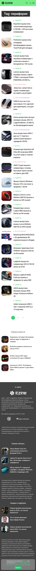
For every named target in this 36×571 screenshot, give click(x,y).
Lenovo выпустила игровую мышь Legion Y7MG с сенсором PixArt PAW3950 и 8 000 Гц (24, 76)
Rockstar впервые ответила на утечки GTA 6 (21, 348)
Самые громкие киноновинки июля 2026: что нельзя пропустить (20, 529)
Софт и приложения (22, 97)
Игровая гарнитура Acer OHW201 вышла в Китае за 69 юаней (24, 250)
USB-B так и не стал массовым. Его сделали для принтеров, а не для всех (24, 105)
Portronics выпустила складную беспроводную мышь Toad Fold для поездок (23, 44)
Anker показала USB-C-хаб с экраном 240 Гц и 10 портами (23, 306)
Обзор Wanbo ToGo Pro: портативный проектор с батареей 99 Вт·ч (19, 451)
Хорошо (18, 567)
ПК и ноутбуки (20, 84)
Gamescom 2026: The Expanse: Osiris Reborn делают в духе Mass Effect (22, 367)
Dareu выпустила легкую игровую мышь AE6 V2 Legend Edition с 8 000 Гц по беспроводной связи (24, 121)
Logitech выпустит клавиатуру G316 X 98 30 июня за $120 (24, 264)
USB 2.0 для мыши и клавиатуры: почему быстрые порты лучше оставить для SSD (23, 169)
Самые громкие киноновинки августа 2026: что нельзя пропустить (20, 510)
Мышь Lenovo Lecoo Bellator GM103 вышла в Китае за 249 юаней (24, 197)
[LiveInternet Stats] (13, 418)
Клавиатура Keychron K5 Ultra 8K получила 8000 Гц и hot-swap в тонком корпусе (24, 153)
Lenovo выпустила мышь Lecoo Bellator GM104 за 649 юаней (22, 224)
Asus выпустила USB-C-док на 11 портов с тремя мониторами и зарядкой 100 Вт (23, 137)
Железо (17, 146)
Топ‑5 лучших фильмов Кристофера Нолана (18, 519)
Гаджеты (18, 20)
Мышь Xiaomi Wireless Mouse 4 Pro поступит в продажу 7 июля (23, 184)
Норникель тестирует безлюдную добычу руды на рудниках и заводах (22, 339)
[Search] (26, 3)
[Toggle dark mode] (30, 3)
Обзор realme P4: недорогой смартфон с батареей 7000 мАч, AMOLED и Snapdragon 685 (21, 470)
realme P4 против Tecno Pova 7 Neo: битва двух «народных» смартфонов (21, 460)
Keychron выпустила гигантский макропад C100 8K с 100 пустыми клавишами (23, 28)
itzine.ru (25, 561)
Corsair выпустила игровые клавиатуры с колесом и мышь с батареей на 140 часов (23, 60)
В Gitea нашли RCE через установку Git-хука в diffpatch (20, 357)
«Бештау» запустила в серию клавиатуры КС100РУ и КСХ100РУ (23, 90)
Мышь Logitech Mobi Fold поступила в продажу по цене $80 (22, 277)
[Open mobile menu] (33, 3)
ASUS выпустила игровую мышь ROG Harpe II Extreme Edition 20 (23, 292)
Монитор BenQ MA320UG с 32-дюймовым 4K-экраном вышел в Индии (24, 237)
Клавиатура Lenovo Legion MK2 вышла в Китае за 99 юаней (22, 210)
